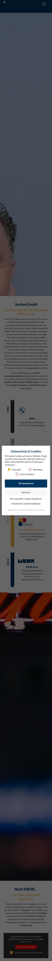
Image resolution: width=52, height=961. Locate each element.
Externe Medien (27, 474)
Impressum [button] (41, 510)
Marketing (37, 469)
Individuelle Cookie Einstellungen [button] (26, 503)
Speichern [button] (26, 492)
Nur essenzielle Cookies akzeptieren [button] (26, 498)
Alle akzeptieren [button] (26, 483)
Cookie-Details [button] (12, 510)
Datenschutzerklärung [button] (27, 510)
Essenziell (16, 469)
